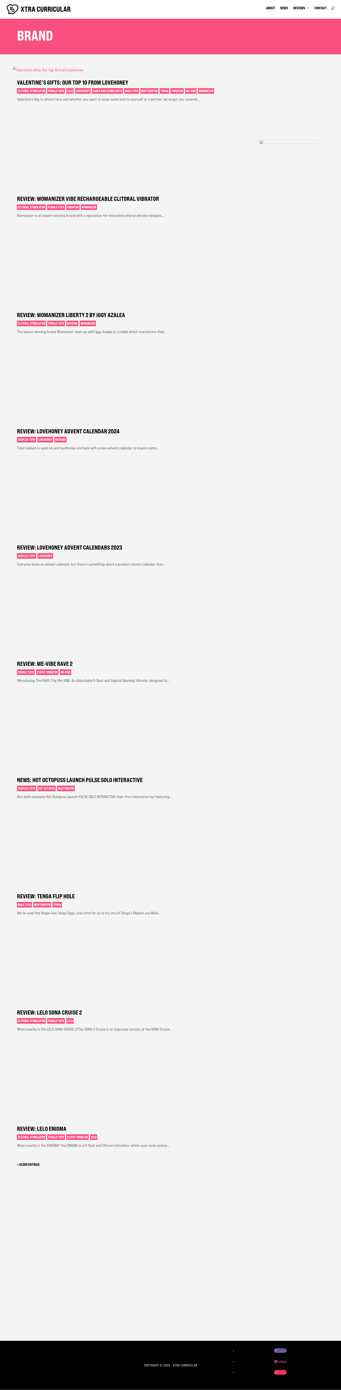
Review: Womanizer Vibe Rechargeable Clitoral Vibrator (88, 198)
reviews (299, 8)
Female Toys (56, 91)
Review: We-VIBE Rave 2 (45, 663)
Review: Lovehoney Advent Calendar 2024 (68, 431)
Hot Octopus (46, 788)
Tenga (164, 91)
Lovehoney (83, 91)
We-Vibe (191, 91)
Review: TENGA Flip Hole (46, 896)
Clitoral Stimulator (31, 91)
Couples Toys (26, 440)
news (284, 8)
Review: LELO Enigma (42, 1128)
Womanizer (206, 91)
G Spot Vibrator (47, 672)
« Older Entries (28, 1164)
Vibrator (177, 91)
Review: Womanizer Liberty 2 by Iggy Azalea (71, 314)
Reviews (72, 323)
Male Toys (131, 91)
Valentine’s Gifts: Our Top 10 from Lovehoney (72, 82)
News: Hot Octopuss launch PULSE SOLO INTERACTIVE (80, 779)
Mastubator (149, 91)
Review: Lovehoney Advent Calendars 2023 (69, 547)
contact (320, 8)
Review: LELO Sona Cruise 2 (49, 1012)
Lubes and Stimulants (107, 91)
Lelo (70, 91)
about (270, 8)
